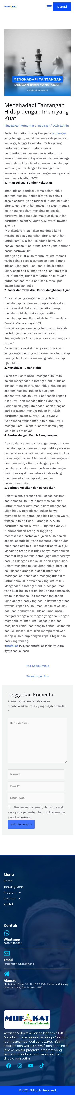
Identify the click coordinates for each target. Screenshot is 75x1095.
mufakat (12, 646)
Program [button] (10, 893)
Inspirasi (43, 125)
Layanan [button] (10, 898)
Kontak (9, 904)
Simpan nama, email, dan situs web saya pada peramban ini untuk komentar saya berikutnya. (36, 812)
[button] (49, 6)
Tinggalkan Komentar (19, 125)
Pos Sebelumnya (37, 666)
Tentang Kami (14, 887)
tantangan (59, 133)
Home (8, 881)
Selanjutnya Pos (37, 676)
